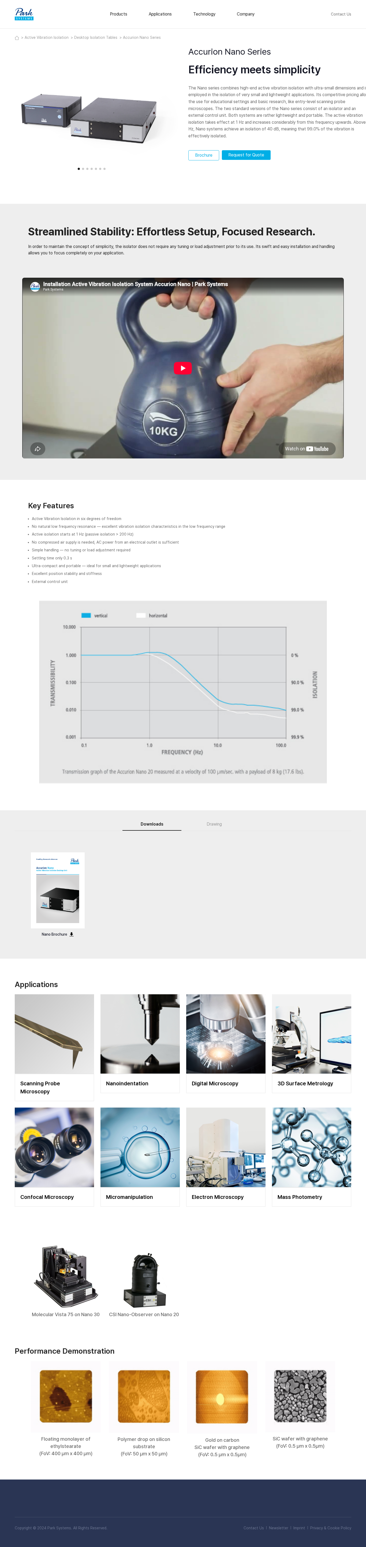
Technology (204, 14)
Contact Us (341, 14)
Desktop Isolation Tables (96, 37)
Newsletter (278, 1528)
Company (246, 14)
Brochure (203, 155)
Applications (160, 14)
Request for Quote (246, 154)
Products (118, 14)
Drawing (214, 824)
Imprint (299, 1528)
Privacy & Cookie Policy (330, 1528)
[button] (79, 169)
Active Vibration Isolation (47, 37)
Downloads (152, 824)
